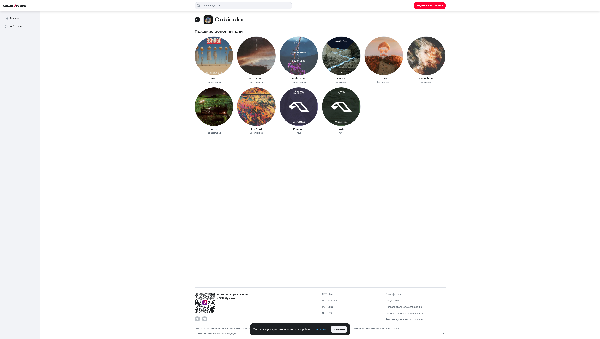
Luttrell (383, 78)
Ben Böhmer (426, 78)
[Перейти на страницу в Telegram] (197, 318)
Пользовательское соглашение (404, 307)
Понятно (339, 329)
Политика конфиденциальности (404, 313)
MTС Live (327, 294)
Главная (14, 18)
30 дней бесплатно (430, 5)
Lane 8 (341, 78)
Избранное (16, 27)
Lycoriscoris (256, 78)
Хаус (299, 133)
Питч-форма (393, 294)
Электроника (256, 82)
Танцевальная (214, 82)
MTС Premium (330, 301)
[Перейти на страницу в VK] (204, 318)
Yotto (214, 129)
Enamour (298, 129)
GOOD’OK (327, 313)
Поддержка (393, 301)
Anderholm (299, 78)
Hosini (341, 129)
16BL (214, 78)
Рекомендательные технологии (404, 319)
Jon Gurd (256, 129)
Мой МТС (327, 307)
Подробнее (321, 329)
